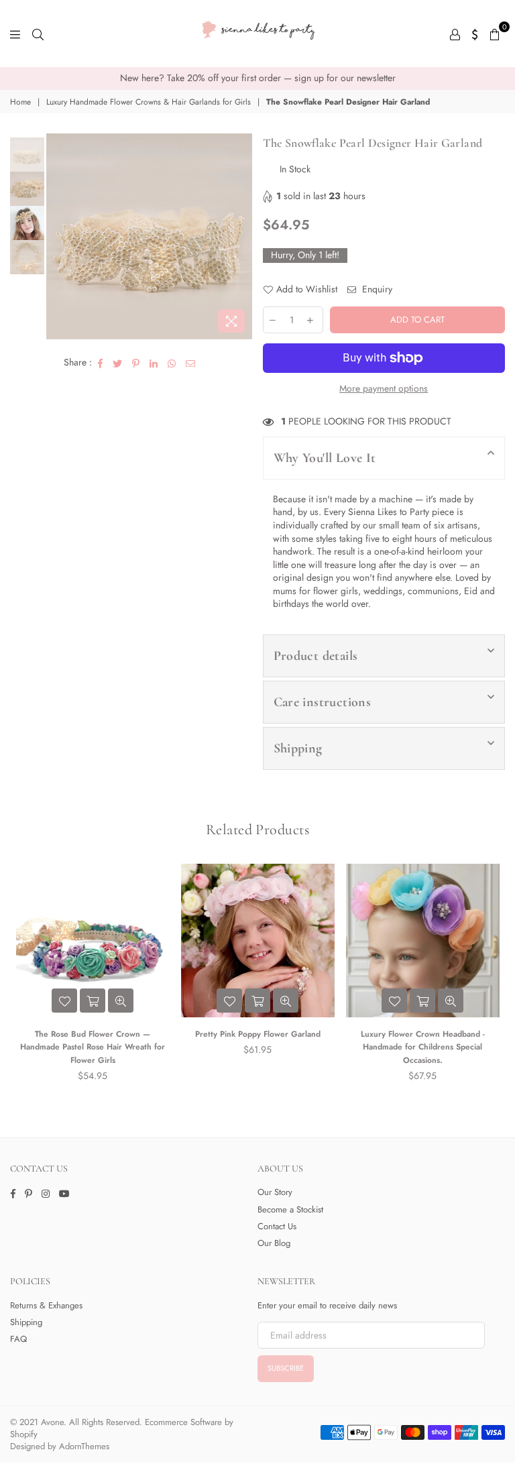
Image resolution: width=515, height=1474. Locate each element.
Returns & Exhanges (46, 1305)
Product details (316, 656)
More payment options (383, 388)
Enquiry (375, 289)
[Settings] (475, 33)
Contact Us (277, 1226)
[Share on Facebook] (100, 363)
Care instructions (322, 702)
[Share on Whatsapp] (172, 363)
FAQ (18, 1339)
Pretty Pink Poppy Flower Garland (258, 1034)
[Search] (38, 33)
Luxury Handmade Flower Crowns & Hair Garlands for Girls (148, 102)
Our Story (275, 1192)
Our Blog (274, 1243)
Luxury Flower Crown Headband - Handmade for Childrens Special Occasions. (423, 1047)
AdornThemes (84, 1446)
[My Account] (455, 33)
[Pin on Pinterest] (136, 363)
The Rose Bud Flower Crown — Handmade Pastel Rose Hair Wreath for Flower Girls (92, 1047)
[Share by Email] (191, 363)
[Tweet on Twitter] (118, 363)
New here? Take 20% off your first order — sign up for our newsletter (258, 77)
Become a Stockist (290, 1209)
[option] (257, 78)
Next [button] (241, 236)
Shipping (298, 748)
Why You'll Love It (325, 458)
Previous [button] (58, 236)
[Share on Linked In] (154, 363)
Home (20, 102)
